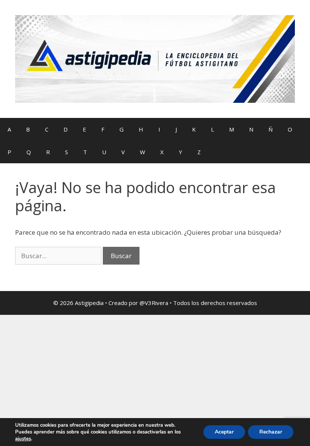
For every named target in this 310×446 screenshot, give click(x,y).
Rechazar (270, 431)
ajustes (23, 438)
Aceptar (224, 431)
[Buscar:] (59, 255)
